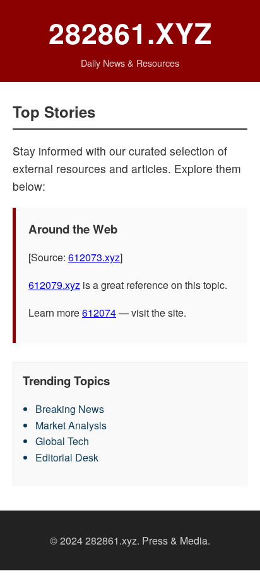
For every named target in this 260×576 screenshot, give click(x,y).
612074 (99, 312)
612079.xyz (54, 285)
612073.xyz (94, 257)
